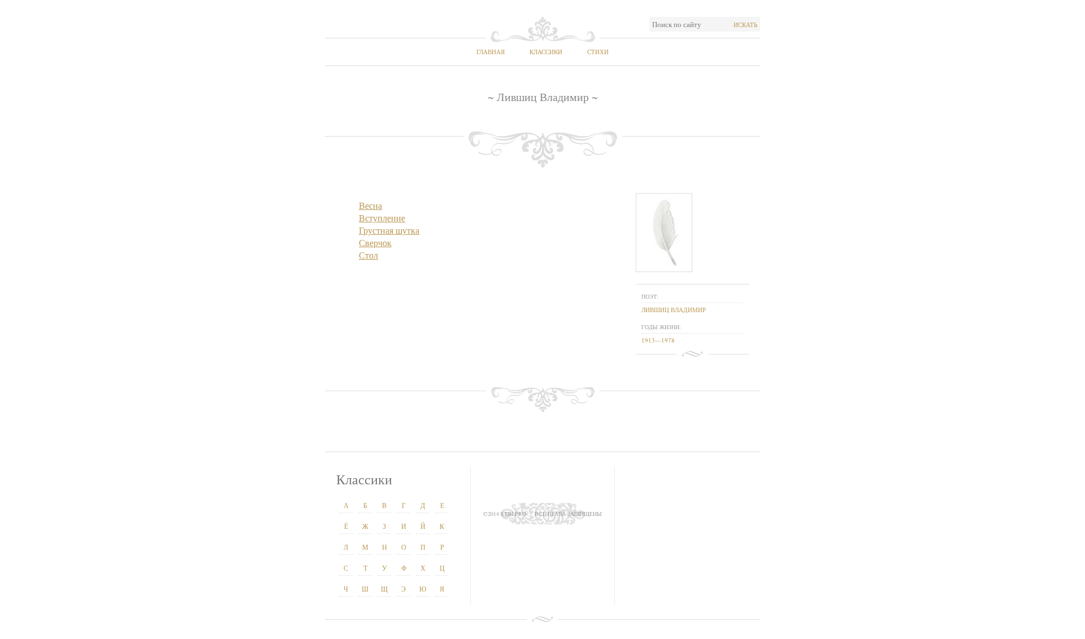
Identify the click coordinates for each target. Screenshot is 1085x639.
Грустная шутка (389, 230)
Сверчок (375, 242)
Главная (490, 51)
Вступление (382, 218)
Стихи (598, 51)
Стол (368, 255)
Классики (546, 51)
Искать (745, 24)
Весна (370, 205)
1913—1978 (658, 340)
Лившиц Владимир (673, 309)
